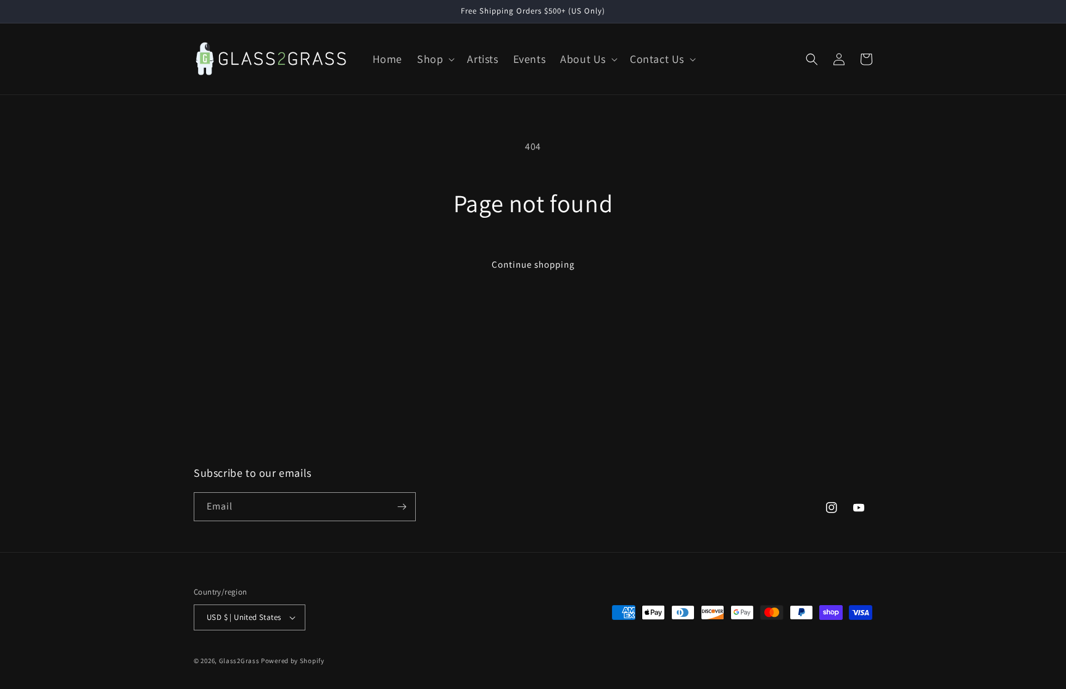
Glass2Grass (239, 660)
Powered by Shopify (292, 660)
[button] (435, 58)
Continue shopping (533, 264)
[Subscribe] (401, 506)
